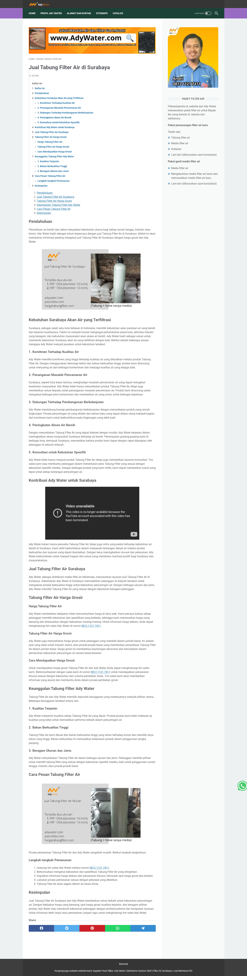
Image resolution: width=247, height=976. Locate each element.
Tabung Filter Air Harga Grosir (51, 137)
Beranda (123, 964)
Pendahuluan (42, 93)
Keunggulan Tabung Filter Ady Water (54, 156)
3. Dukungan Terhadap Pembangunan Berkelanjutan (65, 112)
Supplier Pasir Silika (103, 970)
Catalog (118, 13)
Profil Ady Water (51, 13)
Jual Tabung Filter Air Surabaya (52, 132)
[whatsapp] (117, 928)
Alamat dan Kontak (79, 13)
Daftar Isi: (40, 88)
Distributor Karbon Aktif (139, 970)
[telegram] (143, 928)
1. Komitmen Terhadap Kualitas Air (56, 103)
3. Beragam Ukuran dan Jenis (53, 171)
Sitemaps (102, 13)
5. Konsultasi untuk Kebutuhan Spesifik (58, 122)
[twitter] (66, 928)
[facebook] (41, 928)
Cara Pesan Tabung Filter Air (50, 176)
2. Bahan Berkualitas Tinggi (52, 166)
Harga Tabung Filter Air (49, 142)
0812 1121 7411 (91, 625)
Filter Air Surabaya (162, 970)
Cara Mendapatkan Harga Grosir (54, 151)
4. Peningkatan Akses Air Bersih (54, 117)
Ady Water (119, 970)
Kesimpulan (41, 185)
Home (32, 13)
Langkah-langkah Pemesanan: (53, 180)
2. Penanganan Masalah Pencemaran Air (59, 107)
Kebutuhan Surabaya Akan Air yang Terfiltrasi (59, 98)
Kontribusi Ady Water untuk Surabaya (55, 127)
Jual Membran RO (183, 970)
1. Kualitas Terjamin (48, 161)
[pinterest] (92, 928)
